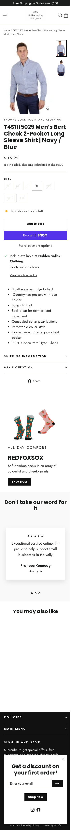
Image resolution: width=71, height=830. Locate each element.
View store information (23, 275)
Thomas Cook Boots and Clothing (32, 119)
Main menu (15, 729)
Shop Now (35, 797)
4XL (22, 198)
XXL (48, 186)
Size (7, 178)
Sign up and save (22, 742)
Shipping (27, 165)
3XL (9, 198)
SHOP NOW (20, 482)
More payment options (35, 245)
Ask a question (18, 367)
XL (37, 186)
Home (7, 30)
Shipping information (25, 356)
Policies (13, 717)
